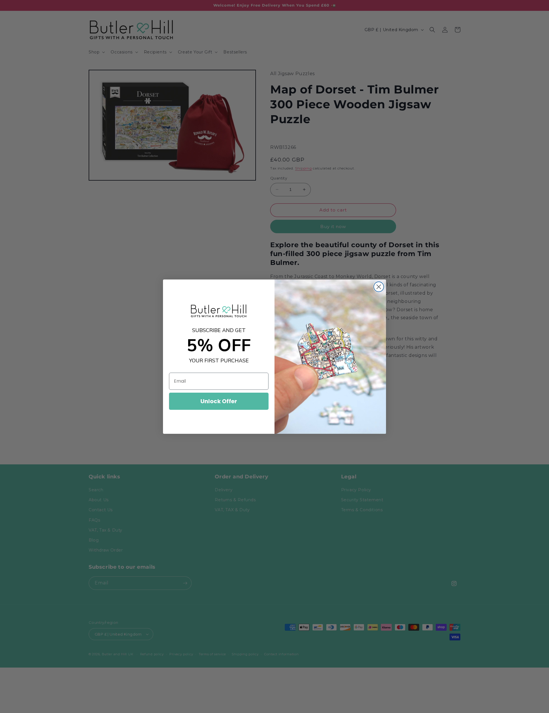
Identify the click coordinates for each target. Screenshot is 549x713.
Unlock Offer (218, 401)
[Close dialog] (379, 287)
